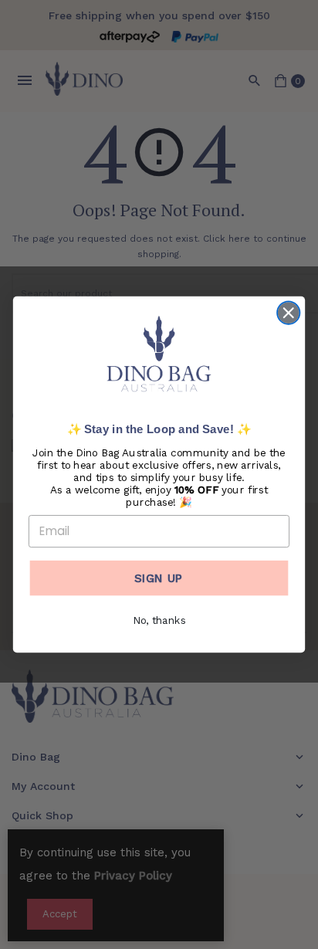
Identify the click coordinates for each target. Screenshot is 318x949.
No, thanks (159, 621)
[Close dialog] (288, 313)
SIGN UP (158, 578)
